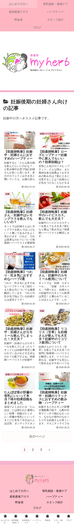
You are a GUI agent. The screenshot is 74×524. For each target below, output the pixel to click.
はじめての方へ (19, 490)
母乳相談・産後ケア (54, 490)
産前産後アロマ (19, 496)
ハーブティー (54, 496)
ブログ (37, 507)
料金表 (19, 502)
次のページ (37, 436)
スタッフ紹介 (54, 502)
